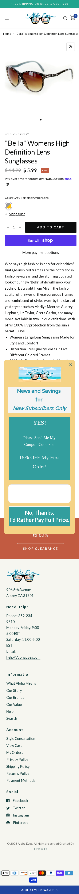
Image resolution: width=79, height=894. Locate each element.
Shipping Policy (17, 766)
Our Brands (15, 697)
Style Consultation (20, 738)
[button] (39, 890)
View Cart (14, 745)
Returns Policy (17, 773)
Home (7, 33)
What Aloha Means (21, 683)
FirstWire (40, 848)
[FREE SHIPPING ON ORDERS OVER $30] (39, 4)
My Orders (14, 752)
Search (11, 718)
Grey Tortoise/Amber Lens (8, 205)
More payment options (40, 252)
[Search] (65, 18)
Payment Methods (20, 780)
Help (9, 711)
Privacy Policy (17, 759)
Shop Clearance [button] (40, 548)
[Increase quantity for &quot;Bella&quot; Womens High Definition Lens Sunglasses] (20, 227)
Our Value (14, 704)
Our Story (14, 690)
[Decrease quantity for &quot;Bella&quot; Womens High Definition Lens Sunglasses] (8, 227)
